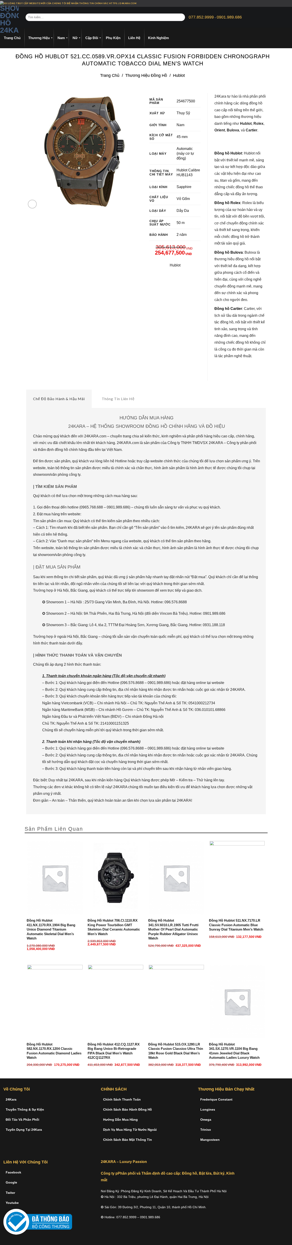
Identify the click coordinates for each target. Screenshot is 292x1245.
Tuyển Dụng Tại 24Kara (24, 1129)
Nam (180, 125)
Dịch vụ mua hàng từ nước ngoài (130, 1129)
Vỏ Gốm (183, 199)
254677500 (186, 101)
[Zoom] (32, 204)
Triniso (205, 1129)
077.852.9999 (201, 17)
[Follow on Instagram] (282, 3)
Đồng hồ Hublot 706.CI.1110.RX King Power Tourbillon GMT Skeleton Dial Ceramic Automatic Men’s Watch (114, 927)
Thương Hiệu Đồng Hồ (146, 75)
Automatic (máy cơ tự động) (185, 153)
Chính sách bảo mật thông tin (127, 1139)
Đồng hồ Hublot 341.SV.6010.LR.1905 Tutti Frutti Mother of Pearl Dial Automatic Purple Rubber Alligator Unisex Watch (173, 929)
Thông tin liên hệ (118, 398)
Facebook (13, 1172)
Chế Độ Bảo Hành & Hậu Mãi (59, 398)
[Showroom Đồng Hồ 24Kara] (9, 17)
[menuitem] (12, 38)
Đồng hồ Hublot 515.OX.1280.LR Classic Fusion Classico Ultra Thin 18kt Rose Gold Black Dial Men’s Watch (175, 1051)
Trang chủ (109, 75)
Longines (207, 1109)
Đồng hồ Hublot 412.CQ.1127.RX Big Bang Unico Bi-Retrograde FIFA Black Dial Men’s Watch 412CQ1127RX (114, 1051)
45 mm (182, 137)
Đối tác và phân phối (22, 1119)
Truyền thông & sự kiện (25, 1109)
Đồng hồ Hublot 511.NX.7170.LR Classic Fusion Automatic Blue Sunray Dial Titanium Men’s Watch (236, 924)
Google (11, 1182)
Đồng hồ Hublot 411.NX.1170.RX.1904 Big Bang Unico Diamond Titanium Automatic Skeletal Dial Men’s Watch (51, 929)
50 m (181, 223)
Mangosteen (210, 1139)
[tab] (59, 399)
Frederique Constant (216, 1099)
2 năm (182, 235)
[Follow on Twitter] (286, 3)
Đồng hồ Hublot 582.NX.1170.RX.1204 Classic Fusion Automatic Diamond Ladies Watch (54, 1051)
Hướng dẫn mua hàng (120, 1119)
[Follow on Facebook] (277, 3)
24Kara (11, 1099)
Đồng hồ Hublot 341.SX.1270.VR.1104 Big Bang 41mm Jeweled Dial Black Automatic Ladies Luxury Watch (234, 1051)
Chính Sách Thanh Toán (122, 1099)
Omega (205, 1119)
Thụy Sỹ (183, 113)
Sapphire (184, 187)
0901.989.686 (229, 17)
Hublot (179, 75)
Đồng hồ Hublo (227, 153)
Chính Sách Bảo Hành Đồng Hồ (127, 1109)
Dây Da (183, 211)
